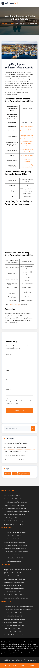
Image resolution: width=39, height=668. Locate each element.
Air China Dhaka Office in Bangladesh (14, 625)
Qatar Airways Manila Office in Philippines (15, 548)
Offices (12, 23)
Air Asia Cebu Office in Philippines (13, 539)
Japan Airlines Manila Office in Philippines (14, 613)
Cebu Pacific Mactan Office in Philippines (14, 595)
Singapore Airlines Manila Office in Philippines (16, 552)
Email (8, 380)
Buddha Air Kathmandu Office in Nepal (14, 588)
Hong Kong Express (15, 305)
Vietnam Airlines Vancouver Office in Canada (16, 451)
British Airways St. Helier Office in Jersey (15, 579)
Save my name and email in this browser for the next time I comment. (19, 402)
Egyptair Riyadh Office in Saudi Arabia (14, 505)
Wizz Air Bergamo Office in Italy (12, 585)
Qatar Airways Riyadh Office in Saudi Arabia (16, 598)
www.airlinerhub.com (16, 660)
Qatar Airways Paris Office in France (14, 499)
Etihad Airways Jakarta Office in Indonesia (15, 502)
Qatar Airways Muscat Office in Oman (14, 619)
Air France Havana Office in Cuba (13, 632)
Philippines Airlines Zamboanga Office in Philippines (17, 570)
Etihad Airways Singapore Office (12, 561)
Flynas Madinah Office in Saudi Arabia (14, 635)
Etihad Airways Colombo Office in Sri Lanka (15, 545)
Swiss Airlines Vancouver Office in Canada (15, 460)
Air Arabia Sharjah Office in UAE (12, 592)
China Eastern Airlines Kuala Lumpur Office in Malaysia (18, 606)
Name (8, 370)
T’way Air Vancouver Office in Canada (14, 456)
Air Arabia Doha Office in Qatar (12, 555)
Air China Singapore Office (11, 518)
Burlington (7, 473)
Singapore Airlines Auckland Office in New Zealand (17, 610)
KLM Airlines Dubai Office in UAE (13, 616)
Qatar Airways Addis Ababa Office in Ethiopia (16, 573)
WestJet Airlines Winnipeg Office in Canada (15, 443)
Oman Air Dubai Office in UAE (12, 628)
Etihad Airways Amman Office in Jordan (14, 576)
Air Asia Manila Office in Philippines (13, 536)
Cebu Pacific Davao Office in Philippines (14, 542)
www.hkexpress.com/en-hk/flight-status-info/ (26, 144)
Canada (14, 473)
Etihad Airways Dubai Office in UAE (13, 558)
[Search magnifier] (33, 428)
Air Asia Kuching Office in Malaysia (13, 524)
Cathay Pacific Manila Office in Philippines (15, 521)
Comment (9, 354)
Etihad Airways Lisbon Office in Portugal (15, 508)
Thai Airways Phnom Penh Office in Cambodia (16, 511)
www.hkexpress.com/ (27, 126)
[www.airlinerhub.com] (9, 3)
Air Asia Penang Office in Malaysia (13, 622)
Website (8, 389)
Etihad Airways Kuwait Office (12, 496)
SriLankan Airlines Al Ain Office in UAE (14, 582)
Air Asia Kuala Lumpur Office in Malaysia (14, 532)
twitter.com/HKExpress (26, 155)
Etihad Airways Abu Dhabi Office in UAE (14, 515)
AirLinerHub (5, 23)
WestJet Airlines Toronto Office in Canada (15, 447)
